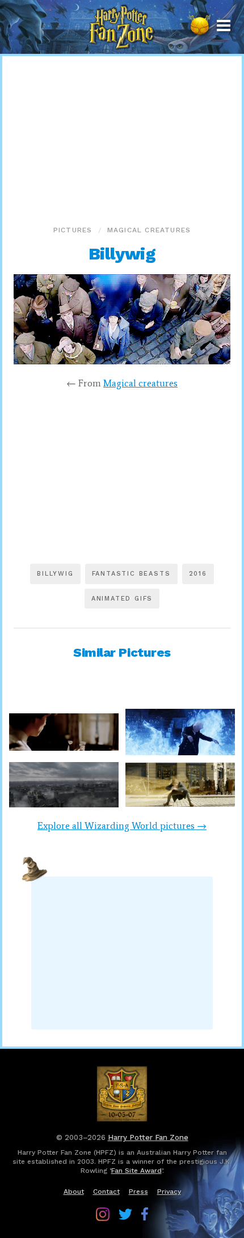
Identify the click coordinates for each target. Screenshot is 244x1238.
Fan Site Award (136, 1171)
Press (138, 1192)
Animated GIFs (122, 598)
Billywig (55, 573)
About (74, 1192)
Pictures (72, 230)
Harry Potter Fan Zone (148, 1137)
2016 (198, 573)
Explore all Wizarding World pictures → (122, 825)
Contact (106, 1192)
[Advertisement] (122, 138)
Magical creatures (149, 230)
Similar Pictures (122, 652)
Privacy (169, 1192)
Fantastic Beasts (131, 573)
